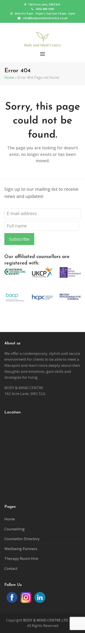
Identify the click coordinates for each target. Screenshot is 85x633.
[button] (42, 54)
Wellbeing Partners (20, 548)
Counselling (14, 528)
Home (9, 77)
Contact (10, 568)
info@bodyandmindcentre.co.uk (45, 18)
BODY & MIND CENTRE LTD (45, 620)
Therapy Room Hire (21, 558)
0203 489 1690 (45, 9)
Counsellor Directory (22, 538)
